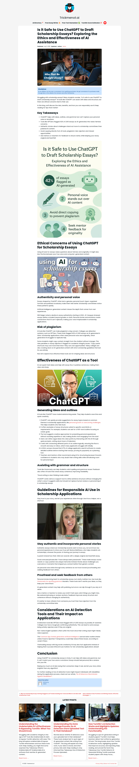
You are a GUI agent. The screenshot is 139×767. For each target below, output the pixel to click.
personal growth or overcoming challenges (84, 422)
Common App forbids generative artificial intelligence (59, 637)
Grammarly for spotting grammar (49, 581)
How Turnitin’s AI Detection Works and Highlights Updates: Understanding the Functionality (103, 727)
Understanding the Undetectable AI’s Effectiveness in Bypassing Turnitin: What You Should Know (35, 727)
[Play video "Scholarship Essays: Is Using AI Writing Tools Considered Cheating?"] (69, 275)
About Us (106, 763)
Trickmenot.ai (69, 18)
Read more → (24, 758)
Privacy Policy (99, 763)
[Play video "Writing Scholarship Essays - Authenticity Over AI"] (69, 521)
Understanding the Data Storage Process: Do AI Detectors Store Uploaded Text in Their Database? (69, 727)
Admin (64, 46)
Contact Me (113, 763)
